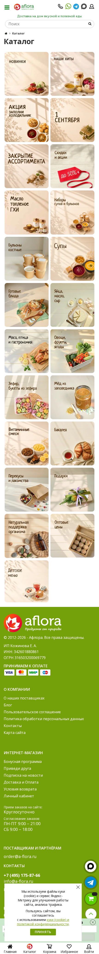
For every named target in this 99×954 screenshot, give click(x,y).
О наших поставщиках (24, 698)
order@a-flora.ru (20, 856)
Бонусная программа (23, 761)
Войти (89, 951)
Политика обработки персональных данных (44, 718)
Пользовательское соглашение (32, 712)
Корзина (49, 951)
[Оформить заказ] (91, 899)
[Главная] (6, 33)
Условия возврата (20, 789)
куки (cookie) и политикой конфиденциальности (43, 921)
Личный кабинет (19, 796)
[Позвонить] (60, 7)
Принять (43, 932)
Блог (8, 705)
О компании (17, 689)
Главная (10, 951)
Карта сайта (15, 732)
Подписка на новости (23, 775)
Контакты (13, 725)
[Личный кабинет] (91, 7)
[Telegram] (76, 7)
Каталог (29, 951)
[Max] (84, 6)
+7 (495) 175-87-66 (22, 875)
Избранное (69, 951)
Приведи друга (17, 768)
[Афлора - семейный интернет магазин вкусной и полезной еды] (24, 6)
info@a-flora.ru (18, 881)
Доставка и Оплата (21, 782)
